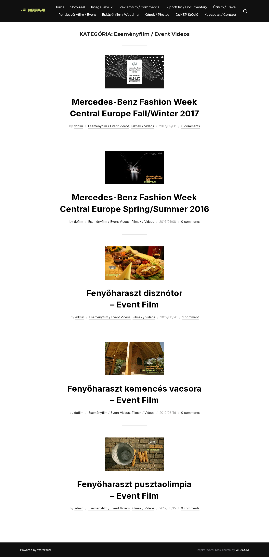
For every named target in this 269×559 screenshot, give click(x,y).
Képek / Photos (157, 15)
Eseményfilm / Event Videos (108, 126)
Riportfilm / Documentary (186, 7)
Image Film (100, 7)
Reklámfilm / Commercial (139, 7)
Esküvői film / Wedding (120, 15)
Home (59, 7)
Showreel (77, 7)
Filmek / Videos (142, 126)
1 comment (190, 317)
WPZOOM (242, 550)
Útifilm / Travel (224, 7)
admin (79, 317)
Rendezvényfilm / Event (77, 15)
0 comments (190, 126)
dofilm (78, 126)
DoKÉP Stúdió (186, 15)
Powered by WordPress (36, 550)
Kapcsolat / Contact (220, 15)
